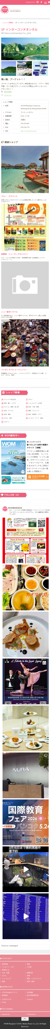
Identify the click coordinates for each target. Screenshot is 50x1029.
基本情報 (5, 964)
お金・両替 (5, 973)
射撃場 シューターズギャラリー (15, 254)
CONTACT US (30, 2)
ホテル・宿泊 (8, 418)
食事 (28, 975)
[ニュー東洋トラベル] (25, 285)
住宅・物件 (7, 414)
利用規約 (5, 995)
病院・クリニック (33, 410)
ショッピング (6, 978)
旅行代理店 (8, 92)
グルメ (30, 399)
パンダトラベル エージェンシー (14, 369)
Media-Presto (6, 1014)
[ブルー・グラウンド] (25, 169)
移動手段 (30, 973)
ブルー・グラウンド (9, 196)
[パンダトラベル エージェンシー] (25, 342)
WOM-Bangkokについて (9, 992)
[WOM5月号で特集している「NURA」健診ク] (26, 775)
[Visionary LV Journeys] (26, 869)
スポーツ (6, 421)
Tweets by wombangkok (9, 946)
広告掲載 (30, 992)
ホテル (4, 975)
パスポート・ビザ (8, 967)
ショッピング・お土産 (35, 403)
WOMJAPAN (31, 1014)
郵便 (3, 981)
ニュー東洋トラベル (9, 312)
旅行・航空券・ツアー (35, 414)
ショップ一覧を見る (10, 399)
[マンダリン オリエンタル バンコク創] (26, 728)
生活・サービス (8, 410)
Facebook (30, 999)
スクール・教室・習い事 (11, 407)
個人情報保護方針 (33, 995)
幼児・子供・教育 (33, 407)
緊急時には (5, 970)
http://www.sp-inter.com (28, 131)
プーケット (8, 95)
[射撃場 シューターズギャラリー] (25, 227)
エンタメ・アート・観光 (35, 418)
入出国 (29, 967)
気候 (28, 964)
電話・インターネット (34, 978)
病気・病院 (30, 981)
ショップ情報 (7, 22)
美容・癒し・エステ (10, 403)
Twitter (4, 1002)
